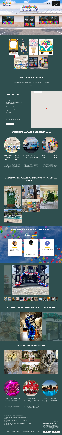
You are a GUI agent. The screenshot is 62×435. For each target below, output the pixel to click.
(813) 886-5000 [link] (8, 112)
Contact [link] (35, 3)
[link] (7, 3)
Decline (46, 431)
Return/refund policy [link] (28, 431)
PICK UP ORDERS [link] (28, 3)
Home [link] (22, 3)
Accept (55, 431)
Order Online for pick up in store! (56, 4)
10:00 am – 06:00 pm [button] (15, 119)
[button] (39, 3)
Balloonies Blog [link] (18, 431)
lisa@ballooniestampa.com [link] (11, 113)
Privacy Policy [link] (36, 431)
